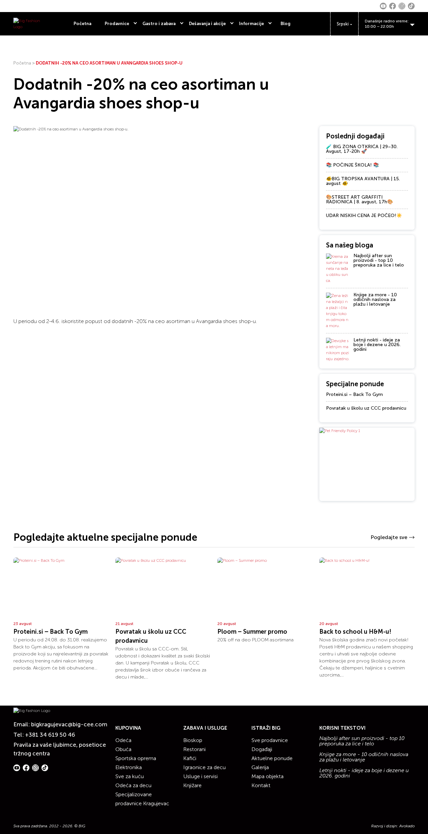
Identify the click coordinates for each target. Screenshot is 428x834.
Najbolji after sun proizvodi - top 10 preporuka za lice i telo (378, 260)
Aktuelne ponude (272, 758)
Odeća (123, 740)
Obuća (123, 749)
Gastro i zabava (159, 23)
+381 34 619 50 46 (50, 734)
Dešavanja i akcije (207, 23)
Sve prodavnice (269, 740)
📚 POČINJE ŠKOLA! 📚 (352, 165)
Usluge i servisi (200, 776)
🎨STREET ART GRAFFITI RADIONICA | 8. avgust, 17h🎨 (359, 199)
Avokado (407, 826)
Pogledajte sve (388, 537)
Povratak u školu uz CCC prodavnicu (366, 408)
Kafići (189, 758)
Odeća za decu (133, 785)
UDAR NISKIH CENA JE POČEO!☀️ (364, 215)
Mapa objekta (267, 776)
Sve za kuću (129, 776)
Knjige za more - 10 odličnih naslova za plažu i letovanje (375, 299)
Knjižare (192, 785)
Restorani (194, 749)
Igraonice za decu (204, 767)
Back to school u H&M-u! (355, 631)
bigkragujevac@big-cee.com (69, 724)
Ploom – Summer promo (252, 631)
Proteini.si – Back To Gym (354, 394)
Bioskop (192, 740)
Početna (82, 23)
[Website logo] (27, 24)
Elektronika (128, 767)
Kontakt (261, 785)
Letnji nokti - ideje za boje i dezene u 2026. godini (377, 344)
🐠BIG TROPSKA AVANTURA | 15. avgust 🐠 (363, 181)
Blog (286, 23)
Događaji (261, 749)
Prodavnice (117, 23)
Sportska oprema (135, 758)
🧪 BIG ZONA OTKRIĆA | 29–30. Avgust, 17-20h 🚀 (362, 149)
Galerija (260, 767)
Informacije (251, 23)
